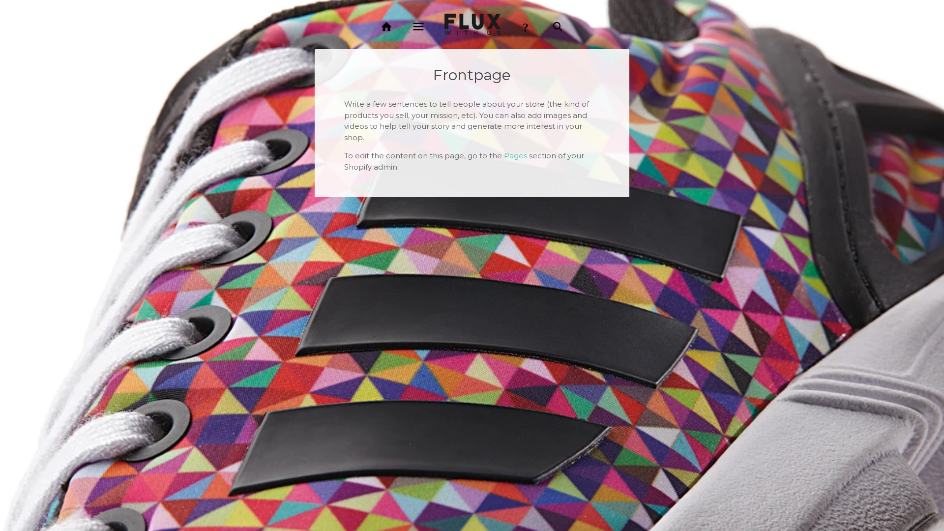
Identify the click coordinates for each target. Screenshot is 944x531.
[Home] (386, 26)
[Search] (557, 26)
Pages (515, 155)
